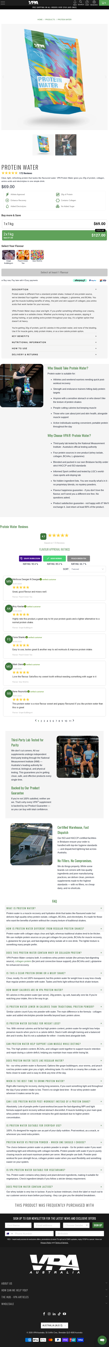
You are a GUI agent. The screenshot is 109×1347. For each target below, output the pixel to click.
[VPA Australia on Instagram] (49, 1314)
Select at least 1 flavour (54, 272)
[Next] (105, 77)
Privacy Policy (46, 1243)
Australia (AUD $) (52, 1325)
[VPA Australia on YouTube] (64, 1314)
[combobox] (75, 1225)
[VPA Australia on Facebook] (44, 1314)
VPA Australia (38, 1333)
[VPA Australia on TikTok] (59, 1314)
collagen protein (23, 961)
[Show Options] (86, 1225)
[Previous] (3, 77)
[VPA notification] (74, 2)
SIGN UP (98, 1225)
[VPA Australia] (33, 3)
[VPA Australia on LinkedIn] (54, 1314)
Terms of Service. (61, 1243)
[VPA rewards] (94, 2)
